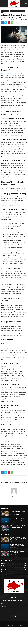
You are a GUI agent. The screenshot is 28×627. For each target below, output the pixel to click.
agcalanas (5, 19)
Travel (3, 12)
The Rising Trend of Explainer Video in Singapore (20, 481)
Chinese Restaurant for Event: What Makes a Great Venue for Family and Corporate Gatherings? (18, 513)
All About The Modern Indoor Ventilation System (7, 481)
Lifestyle (23, 11)
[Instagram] (15, 616)
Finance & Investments (13, 11)
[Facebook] (2, 22)
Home (2, 8)
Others (19, 11)
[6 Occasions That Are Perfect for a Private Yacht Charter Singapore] (5, 520)
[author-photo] (14, 494)
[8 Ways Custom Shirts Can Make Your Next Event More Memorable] (5, 528)
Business (6, 8)
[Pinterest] (9, 22)
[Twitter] (5, 22)
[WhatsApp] (12, 22)
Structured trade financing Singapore (10, 73)
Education (7, 11)
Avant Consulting (19, 458)
